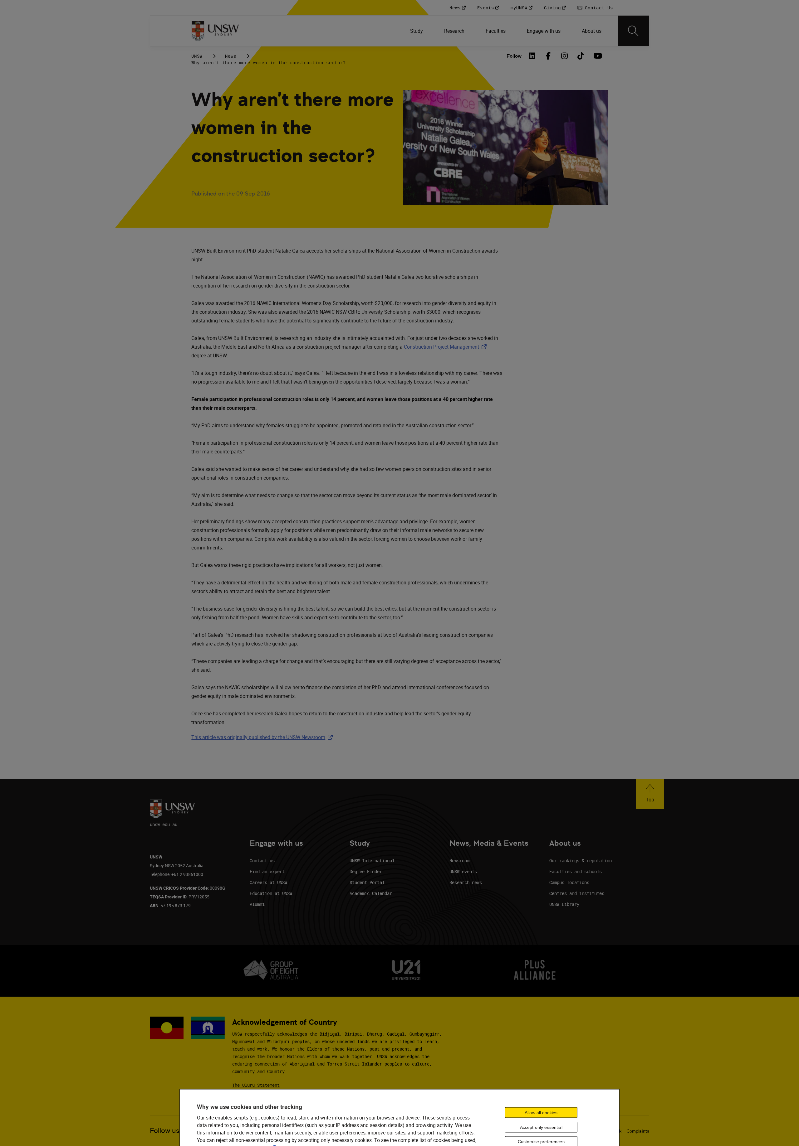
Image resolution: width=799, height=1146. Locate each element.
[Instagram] (564, 56)
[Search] (633, 31)
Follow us (164, 1130)
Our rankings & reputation (580, 860)
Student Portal (367, 882)
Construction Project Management (446, 346)
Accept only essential (541, 1126)
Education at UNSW (271, 893)
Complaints (637, 1131)
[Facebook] (548, 56)
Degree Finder (366, 871)
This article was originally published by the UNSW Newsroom (263, 737)
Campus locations (569, 882)
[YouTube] (597, 56)
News (230, 56)
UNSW (197, 56)
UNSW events (463, 871)
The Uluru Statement (256, 1085)
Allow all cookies (541, 1112)
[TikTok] (581, 56)
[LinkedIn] (532, 56)
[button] (650, 794)
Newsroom (459, 860)
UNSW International (372, 860)
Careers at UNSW (268, 882)
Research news (465, 882)
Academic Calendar (371, 893)
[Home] (215, 31)
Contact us (262, 860)
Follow (514, 56)
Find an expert (267, 871)
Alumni (257, 904)
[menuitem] (417, 30)
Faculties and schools (575, 871)
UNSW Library (564, 904)
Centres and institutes (576, 893)
